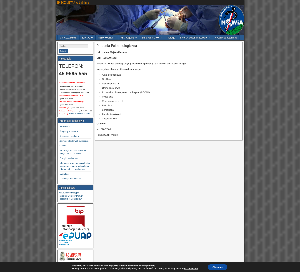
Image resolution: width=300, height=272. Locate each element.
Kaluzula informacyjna (69, 193)
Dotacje (171, 37)
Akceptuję (217, 267)
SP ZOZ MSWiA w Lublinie (73, 2)
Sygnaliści (64, 174)
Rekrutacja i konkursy (69, 136)
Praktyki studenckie (69, 158)
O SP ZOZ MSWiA (68, 37)
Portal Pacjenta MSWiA (80, 114)
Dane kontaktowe (151, 37)
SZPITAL (86, 37)
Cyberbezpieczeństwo (226, 37)
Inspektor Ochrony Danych (71, 196)
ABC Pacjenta (127, 37)
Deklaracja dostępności (70, 178)
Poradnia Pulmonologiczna (117, 46)
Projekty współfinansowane (194, 37)
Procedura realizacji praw (70, 199)
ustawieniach (191, 268)
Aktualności (65, 126)
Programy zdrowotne (69, 131)
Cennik (63, 145)
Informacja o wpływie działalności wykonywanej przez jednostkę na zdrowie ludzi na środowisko (75, 166)
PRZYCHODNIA (105, 37)
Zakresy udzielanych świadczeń (74, 141)
